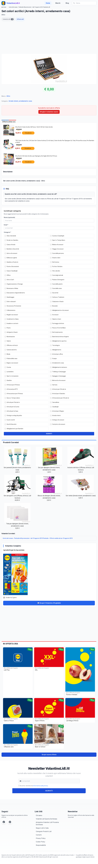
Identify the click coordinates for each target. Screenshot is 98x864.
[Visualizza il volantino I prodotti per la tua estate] (49, 574)
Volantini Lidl (8, 19)
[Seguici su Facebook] (4, 822)
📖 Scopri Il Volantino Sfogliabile (49, 603)
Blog (67, 3)
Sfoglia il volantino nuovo (49, 112)
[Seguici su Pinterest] (10, 822)
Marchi (57, 3)
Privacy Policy (40, 838)
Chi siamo (39, 815)
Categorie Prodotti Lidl (43, 831)
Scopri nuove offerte (49, 754)
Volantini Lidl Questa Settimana (46, 819)
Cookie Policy (40, 842)
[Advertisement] (49, 37)
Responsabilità (41, 845)
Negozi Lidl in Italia (42, 828)
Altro (8, 96)
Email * (6, 225)
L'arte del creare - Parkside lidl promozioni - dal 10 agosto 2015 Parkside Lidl (29, 7)
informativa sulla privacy (40, 785)
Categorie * (7, 232)
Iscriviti (49, 791)
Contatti (39, 835)
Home (48, 3)
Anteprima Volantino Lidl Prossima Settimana (47, 823)
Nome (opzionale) (9, 217)
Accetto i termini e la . (34, 785)
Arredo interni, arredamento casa (20, 101)
